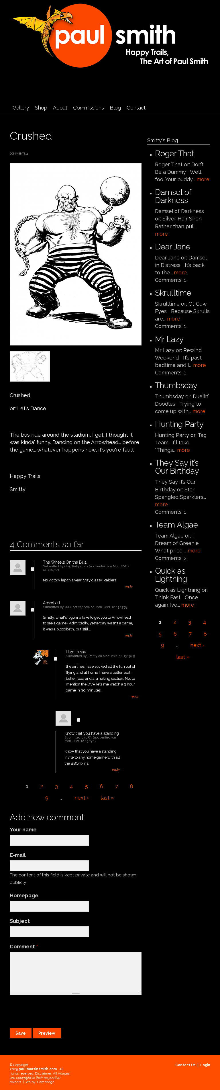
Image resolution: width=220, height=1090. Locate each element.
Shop (41, 108)
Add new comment (26, 521)
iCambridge (45, 1082)
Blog (115, 108)
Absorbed (51, 603)
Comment (24, 947)
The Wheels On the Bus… (65, 562)
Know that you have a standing (91, 733)
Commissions (88, 108)
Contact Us (185, 1065)
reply (129, 586)
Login (205, 1065)
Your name (23, 830)
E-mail (18, 855)
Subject (20, 921)
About (60, 108)
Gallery (21, 108)
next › (81, 798)
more (203, 179)
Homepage (24, 895)
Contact (136, 108)
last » (107, 798)
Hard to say (76, 652)
